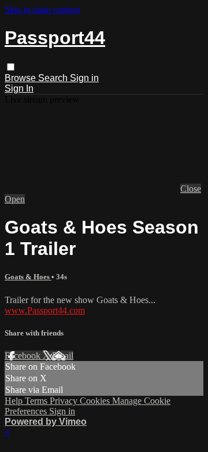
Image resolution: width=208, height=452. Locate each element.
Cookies (96, 401)
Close (190, 189)
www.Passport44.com (45, 310)
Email (62, 355)
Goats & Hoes (28, 276)
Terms (37, 401)
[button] (10, 67)
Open (15, 199)
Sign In (19, 88)
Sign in (84, 78)
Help (15, 401)
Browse (21, 78)
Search (54, 78)
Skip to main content (42, 9)
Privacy (65, 401)
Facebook (24, 355)
